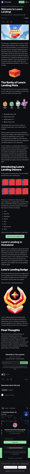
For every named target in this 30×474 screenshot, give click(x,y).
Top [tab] (3, 408)
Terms (18, 463)
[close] (26, 423)
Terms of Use (23, 451)
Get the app (22, 467)
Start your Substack (11, 467)
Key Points (3, 414)
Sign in (27, 2)
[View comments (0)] (7, 21)
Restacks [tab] (11, 390)
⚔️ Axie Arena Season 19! (9, 412)
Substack (8, 471)
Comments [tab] (4, 390)
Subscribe (21, 2)
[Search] (27, 408)
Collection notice (24, 463)
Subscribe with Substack (16, 448)
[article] (15, 415)
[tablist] (7, 390)
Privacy (14, 463)
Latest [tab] (6, 408)
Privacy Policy (16, 454)
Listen (26, 18)
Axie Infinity (10, 415)
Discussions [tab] (12, 408)
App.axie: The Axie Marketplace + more (12, 6)
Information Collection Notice (19, 452)
